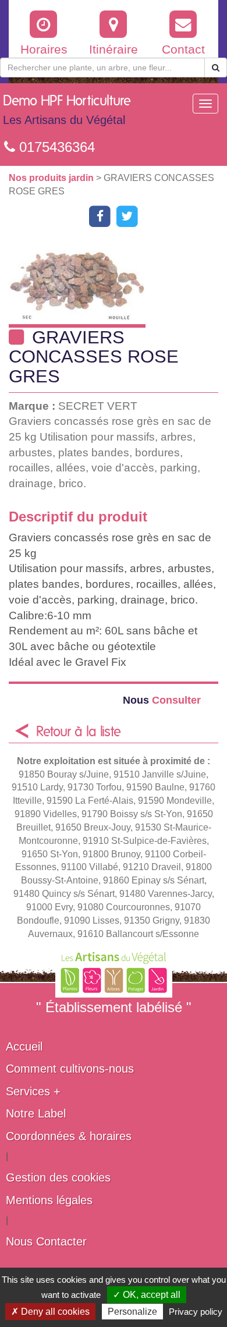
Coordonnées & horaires (69, 1136)
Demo (67, 110)
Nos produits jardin (52, 178)
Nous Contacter (46, 1241)
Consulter (162, 700)
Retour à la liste (78, 732)
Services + (33, 1091)
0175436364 (55, 147)
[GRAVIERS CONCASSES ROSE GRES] (118, 284)
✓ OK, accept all (146, 1295)
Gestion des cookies (58, 1177)
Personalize (132, 1312)
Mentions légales (49, 1200)
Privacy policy (195, 1312)
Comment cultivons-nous (70, 1068)
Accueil (24, 1046)
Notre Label (36, 1113)
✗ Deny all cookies (50, 1312)
